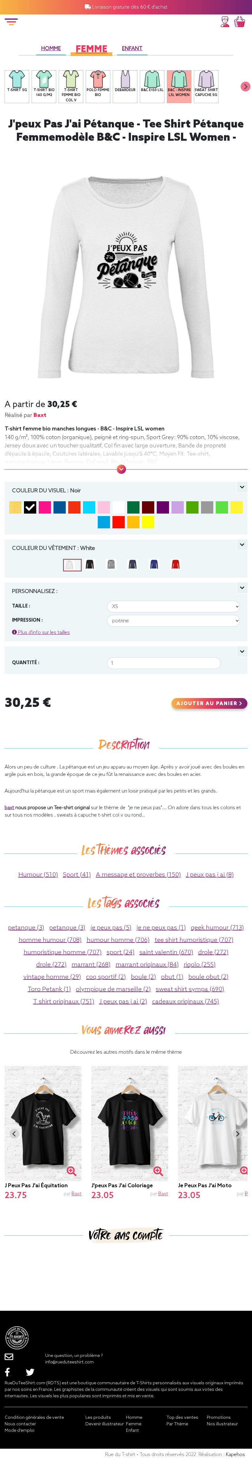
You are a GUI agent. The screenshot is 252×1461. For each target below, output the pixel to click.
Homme (51, 49)
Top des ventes (182, 1417)
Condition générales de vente (34, 1417)
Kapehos (235, 1455)
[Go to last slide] (14, 1134)
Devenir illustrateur (104, 1424)
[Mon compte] (225, 21)
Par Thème (177, 1424)
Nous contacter (20, 1424)
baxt (39, 415)
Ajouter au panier (207, 704)
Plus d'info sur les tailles (43, 633)
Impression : (27, 620)
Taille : (21, 606)
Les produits (98, 1417)
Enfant (132, 49)
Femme (91, 49)
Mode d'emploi (19, 1430)
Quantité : (25, 663)
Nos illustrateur (222, 1424)
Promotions (219, 1417)
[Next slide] (245, 86)
